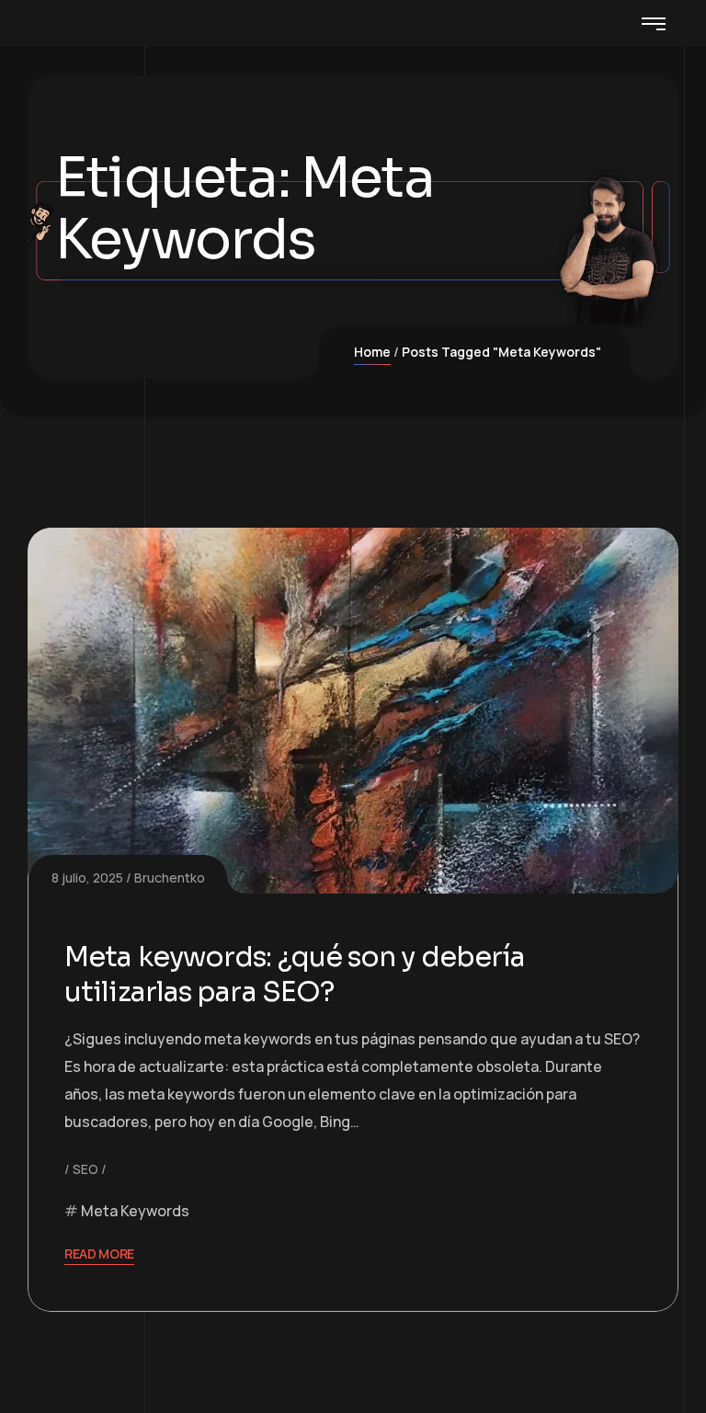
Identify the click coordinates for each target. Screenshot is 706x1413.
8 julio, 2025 (87, 877)
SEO (85, 1169)
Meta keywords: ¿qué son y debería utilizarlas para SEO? (294, 974)
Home (372, 351)
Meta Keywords (135, 1211)
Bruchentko (169, 877)
